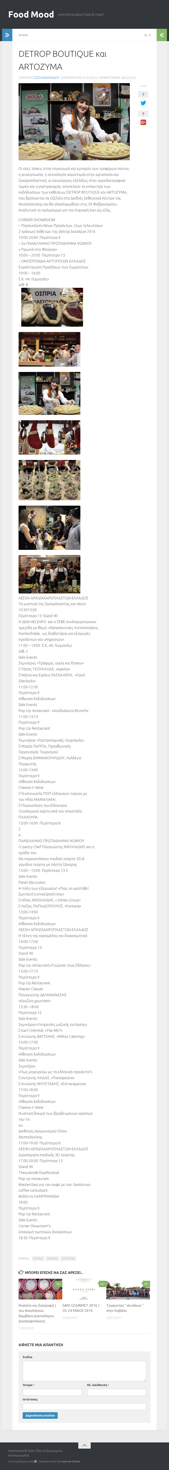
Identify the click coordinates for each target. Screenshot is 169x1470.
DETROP (38, 1258)
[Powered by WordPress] (35, 1461)
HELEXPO (52, 1258)
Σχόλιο (27, 1357)
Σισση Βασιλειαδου (46, 77)
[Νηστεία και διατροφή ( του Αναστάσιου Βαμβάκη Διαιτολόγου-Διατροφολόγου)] (40, 1289)
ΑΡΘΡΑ (23, 35)
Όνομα (28, 1385)
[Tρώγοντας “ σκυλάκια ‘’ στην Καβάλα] (128, 1289)
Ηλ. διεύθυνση (98, 1385)
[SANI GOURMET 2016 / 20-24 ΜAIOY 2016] (84, 1289)
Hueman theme (70, 1461)
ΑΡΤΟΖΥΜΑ (68, 1258)
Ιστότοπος (30, 1399)
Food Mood (31, 14)
